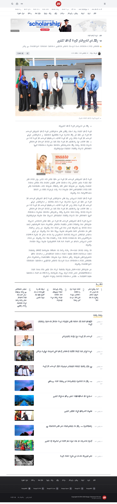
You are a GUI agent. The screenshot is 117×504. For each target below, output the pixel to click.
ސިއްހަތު (62, 13)
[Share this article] (27, 53)
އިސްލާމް (30, 13)
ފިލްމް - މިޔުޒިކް (47, 13)
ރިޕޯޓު (56, 13)
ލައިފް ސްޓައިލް (20, 13)
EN (22, 4)
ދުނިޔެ (89, 13)
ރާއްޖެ (95, 13)
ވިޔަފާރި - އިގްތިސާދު (73, 13)
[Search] (12, 3)
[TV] (17, 3)
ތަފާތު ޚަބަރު (38, 13)
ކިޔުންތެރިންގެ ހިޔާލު (21, 497)
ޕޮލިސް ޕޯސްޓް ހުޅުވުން (92, 36)
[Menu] (104, 3)
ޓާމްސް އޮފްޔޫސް (13, 497)
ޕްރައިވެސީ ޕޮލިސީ (29, 497)
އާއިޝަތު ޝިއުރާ (93, 53)
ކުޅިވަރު (82, 13)
